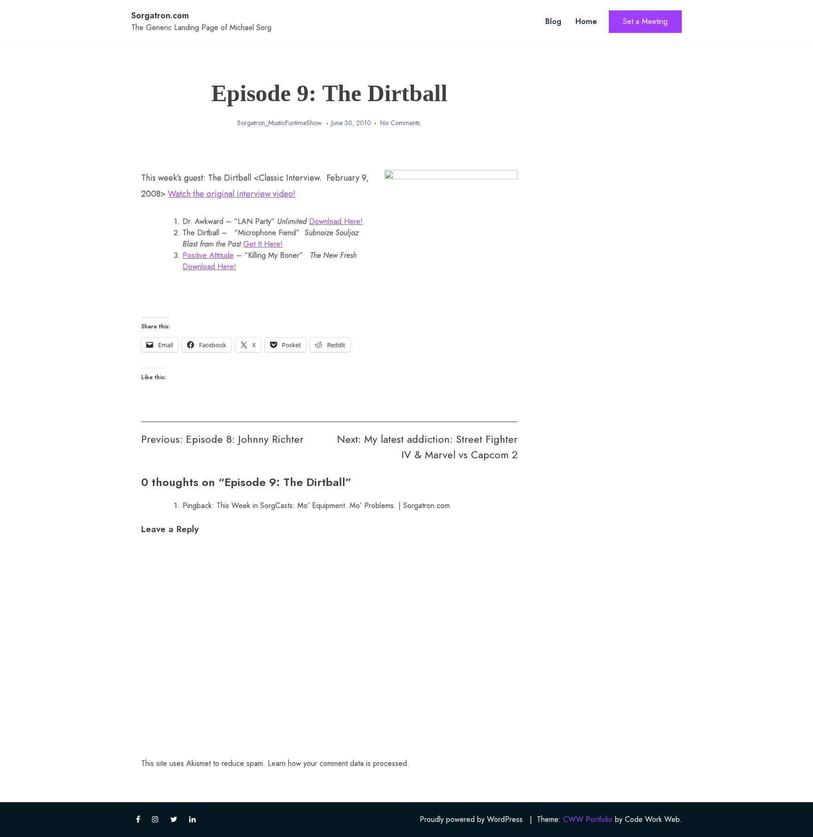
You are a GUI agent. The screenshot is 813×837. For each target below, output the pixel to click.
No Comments (400, 123)
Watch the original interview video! (231, 194)
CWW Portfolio (588, 819)
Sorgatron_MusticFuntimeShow (279, 123)
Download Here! (336, 221)
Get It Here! (263, 244)
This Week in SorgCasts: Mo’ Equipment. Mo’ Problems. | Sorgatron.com (333, 505)
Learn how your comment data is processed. (338, 763)
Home (586, 21)
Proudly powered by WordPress (471, 819)
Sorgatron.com (160, 15)
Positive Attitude (208, 255)
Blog (553, 21)
